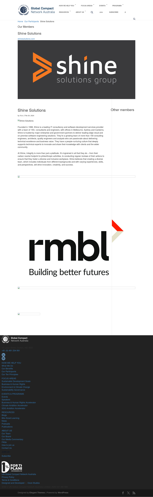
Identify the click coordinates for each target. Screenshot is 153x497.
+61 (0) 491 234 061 (11, 350)
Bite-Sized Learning (10, 417)
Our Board (6, 436)
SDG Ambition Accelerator (13, 408)
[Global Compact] (15, 338)
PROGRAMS (117, 5)
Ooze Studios (34, 482)
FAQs (4, 442)
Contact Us (7, 447)
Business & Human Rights (13, 384)
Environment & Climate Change (16, 386)
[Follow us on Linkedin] (3, 354)
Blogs (4, 415)
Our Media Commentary (12, 439)
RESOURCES (64, 12)
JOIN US (6, 451)
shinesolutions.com (26, 38)
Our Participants (9, 371)
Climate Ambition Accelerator (15, 405)
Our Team (6, 433)
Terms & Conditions (10, 479)
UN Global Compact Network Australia (19, 474)
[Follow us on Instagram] (3, 358)
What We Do (7, 365)
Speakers (6, 399)
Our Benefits (7, 368)
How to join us (8, 444)
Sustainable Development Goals (16, 381)
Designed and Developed (13, 482)
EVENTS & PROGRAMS (13, 393)
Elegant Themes (37, 492)
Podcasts (6, 423)
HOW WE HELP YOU (66, 5)
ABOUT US (80, 12)
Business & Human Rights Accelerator (19, 402)
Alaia (21, 115)
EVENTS (102, 5)
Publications (7, 426)
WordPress (63, 492)
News (4, 420)
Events (5, 396)
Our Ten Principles (10, 374)
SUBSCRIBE (113, 12)
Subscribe (6, 455)
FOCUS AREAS (86, 5)
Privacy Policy (8, 476)
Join (101, 12)
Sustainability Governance (13, 389)
